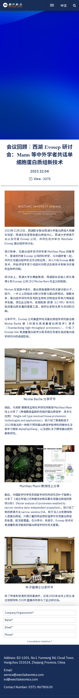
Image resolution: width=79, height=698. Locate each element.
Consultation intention (39, 641)
